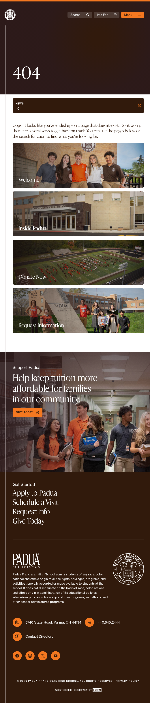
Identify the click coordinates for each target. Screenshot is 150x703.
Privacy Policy (127, 681)
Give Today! (25, 412)
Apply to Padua (35, 493)
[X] (42, 655)
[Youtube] (55, 655)
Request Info (31, 511)
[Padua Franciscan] (7, 14)
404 (19, 108)
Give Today (29, 521)
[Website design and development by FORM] (78, 690)
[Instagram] (30, 655)
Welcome (29, 179)
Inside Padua (32, 228)
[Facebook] (17, 655)
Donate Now (32, 276)
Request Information (41, 325)
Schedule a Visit (36, 502)
